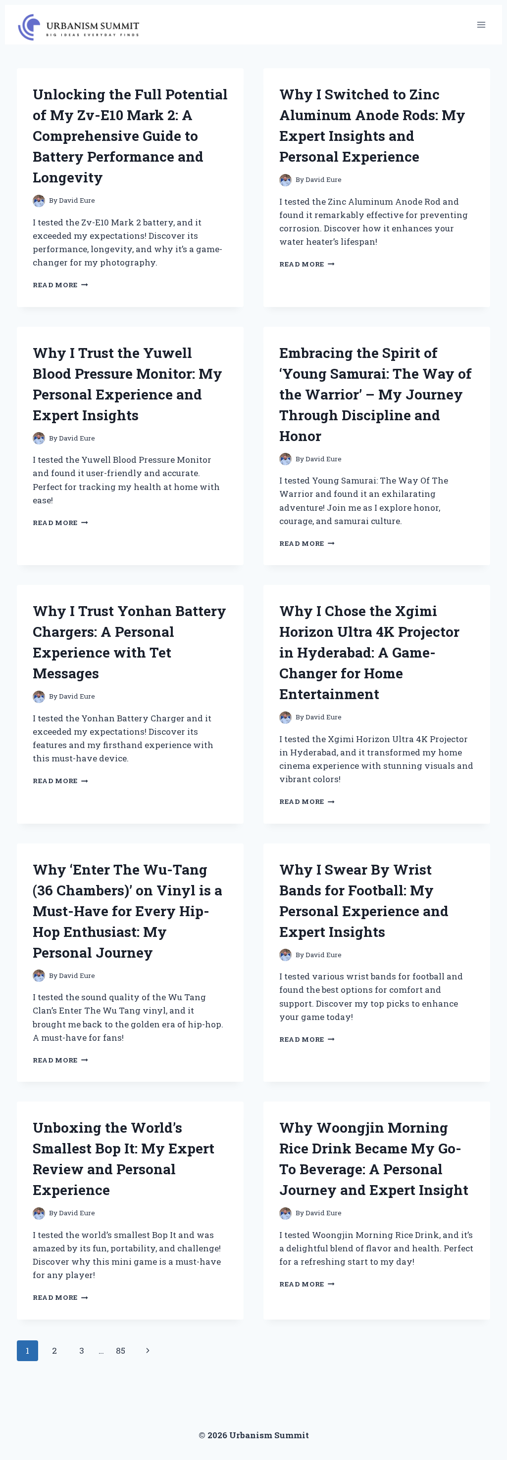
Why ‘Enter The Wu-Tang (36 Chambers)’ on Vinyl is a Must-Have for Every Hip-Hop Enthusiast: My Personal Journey (127, 911)
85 (120, 1350)
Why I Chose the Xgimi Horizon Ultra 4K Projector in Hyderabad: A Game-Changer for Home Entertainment (369, 652)
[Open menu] (481, 24)
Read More (60, 284)
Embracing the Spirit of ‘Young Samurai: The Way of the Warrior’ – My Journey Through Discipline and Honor (375, 394)
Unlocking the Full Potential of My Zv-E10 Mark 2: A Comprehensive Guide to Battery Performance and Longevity (130, 135)
